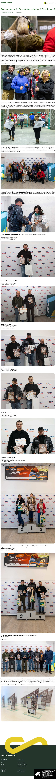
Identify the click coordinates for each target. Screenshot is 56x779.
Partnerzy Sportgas (21, 762)
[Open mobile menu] (45, 3)
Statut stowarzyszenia (22, 764)
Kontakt (2, 764)
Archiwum (3, 765)
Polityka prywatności (22, 770)
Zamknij (54, 770)
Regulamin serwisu (21, 771)
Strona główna (4, 759)
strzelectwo (18, 12)
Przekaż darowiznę (21, 761)
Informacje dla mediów (22, 765)
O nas (2, 762)
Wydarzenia (3, 761)
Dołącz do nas (20, 759)
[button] (48, 3)
